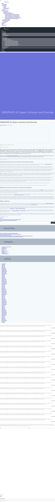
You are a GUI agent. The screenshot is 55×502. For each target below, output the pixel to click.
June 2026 (3, 265)
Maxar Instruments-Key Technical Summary (12, 18)
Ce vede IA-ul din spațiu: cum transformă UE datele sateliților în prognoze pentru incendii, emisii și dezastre (16, 235)
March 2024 (4, 288)
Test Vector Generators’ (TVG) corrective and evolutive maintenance (10, 234)
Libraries (4, 7)
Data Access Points (6, 8)
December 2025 (4, 270)
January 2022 (4, 311)
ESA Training (4, 248)
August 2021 (4, 315)
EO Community (4, 4)
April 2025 (3, 277)
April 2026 (3, 267)
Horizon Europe (5, 21)
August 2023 (4, 294)
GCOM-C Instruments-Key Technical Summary (12, 16)
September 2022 (4, 304)
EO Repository (5, 11)
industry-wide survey (48, 164)
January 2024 (4, 290)
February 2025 (4, 279)
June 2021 (3, 317)
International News (5, 251)
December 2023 (4, 291)
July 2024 (3, 285)
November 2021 (4, 312)
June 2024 (3, 286)
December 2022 (4, 301)
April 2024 (3, 287)
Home (3, 3)
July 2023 (3, 295)
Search (1, 221)
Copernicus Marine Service (49, 203)
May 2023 (3, 297)
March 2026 (4, 268)
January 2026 (4, 269)
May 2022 (3, 307)
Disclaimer (1, 494)
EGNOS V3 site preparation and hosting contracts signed (8, 233)
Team (3, 24)
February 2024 (4, 289)
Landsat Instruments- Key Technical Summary (12, 15)
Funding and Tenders (6, 20)
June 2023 (3, 296)
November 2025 (4, 271)
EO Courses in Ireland (6, 19)
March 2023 (4, 299)
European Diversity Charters (19, 194)
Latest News (4, 22)
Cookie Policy (4, 25)
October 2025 (4, 272)
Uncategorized (4, 252)
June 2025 (3, 275)
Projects (3, 9)
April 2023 (3, 298)
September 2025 (4, 273)
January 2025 (4, 280)
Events (3, 250)
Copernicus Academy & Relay (6, 246)
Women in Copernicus (16, 210)
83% (40, 150)
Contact (3, 23)
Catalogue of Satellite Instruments (8, 13)
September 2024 (4, 283)
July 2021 (3, 316)
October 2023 (4, 293)
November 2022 (4, 302)
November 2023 (4, 292)
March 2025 (4, 278)
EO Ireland (3, 247)
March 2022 (4, 309)
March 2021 (4, 318)
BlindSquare (12, 208)
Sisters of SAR (23, 210)
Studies (42, 189)
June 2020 (3, 322)
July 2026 (3, 264)
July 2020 (3, 321)
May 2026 (3, 266)
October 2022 (4, 303)
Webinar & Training (5, 253)
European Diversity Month (12, 155)
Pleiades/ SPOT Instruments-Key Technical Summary (13, 17)
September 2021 (4, 314)
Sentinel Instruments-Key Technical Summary (12, 14)
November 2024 (4, 281)
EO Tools (4, 6)
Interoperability (5, 35)
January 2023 (4, 300)
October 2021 (4, 313)
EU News (3, 249)
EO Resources (4, 5)
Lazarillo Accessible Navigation (20, 208)
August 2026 (4, 263)
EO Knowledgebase (5, 10)
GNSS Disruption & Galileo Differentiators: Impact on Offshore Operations (11, 236)
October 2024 (4, 282)
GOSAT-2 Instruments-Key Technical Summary (11, 42)
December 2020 (4, 320)
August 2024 (4, 284)
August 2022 (4, 305)
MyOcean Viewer (34, 204)
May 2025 (3, 276)
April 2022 (3, 308)
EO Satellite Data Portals (7, 12)
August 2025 (4, 274)
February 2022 (4, 310)
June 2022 (3, 306)
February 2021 (4, 319)
